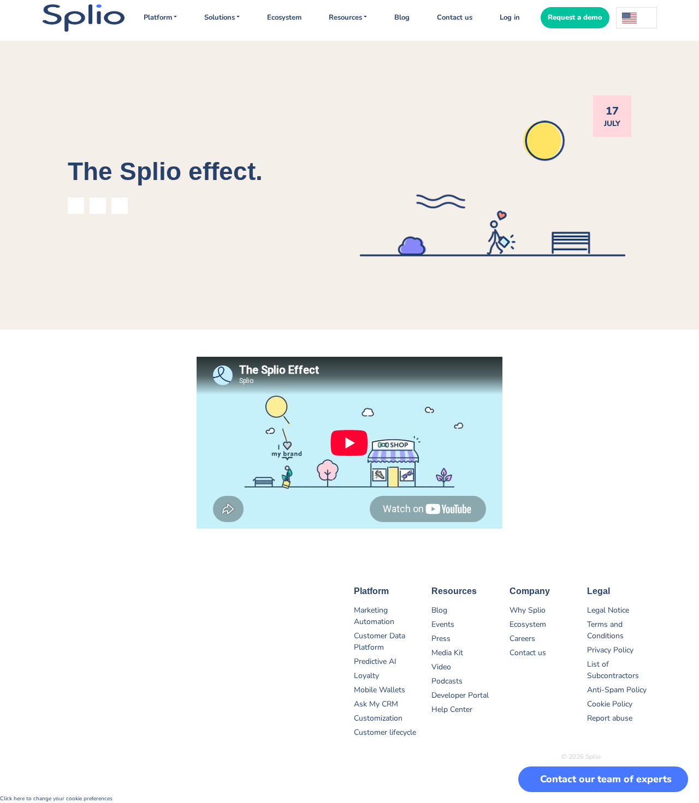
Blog (402, 17)
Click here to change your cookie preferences (56, 798)
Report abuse (609, 718)
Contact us (454, 17)
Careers (522, 638)
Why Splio (528, 610)
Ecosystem (284, 17)
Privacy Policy (610, 650)
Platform (158, 17)
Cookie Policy (609, 704)
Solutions (219, 17)
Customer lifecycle (385, 732)
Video (441, 667)
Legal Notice (608, 610)
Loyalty (366, 675)
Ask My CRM (376, 704)
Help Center (451, 709)
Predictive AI (375, 661)
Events (442, 624)
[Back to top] (666, 743)
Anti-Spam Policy (617, 690)
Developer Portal (460, 695)
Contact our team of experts (606, 779)
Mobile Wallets (379, 690)
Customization (378, 718)
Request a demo (575, 17)
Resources (345, 17)
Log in (510, 17)
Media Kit (447, 653)
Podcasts (447, 681)
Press (441, 638)
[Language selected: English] (636, 17)
